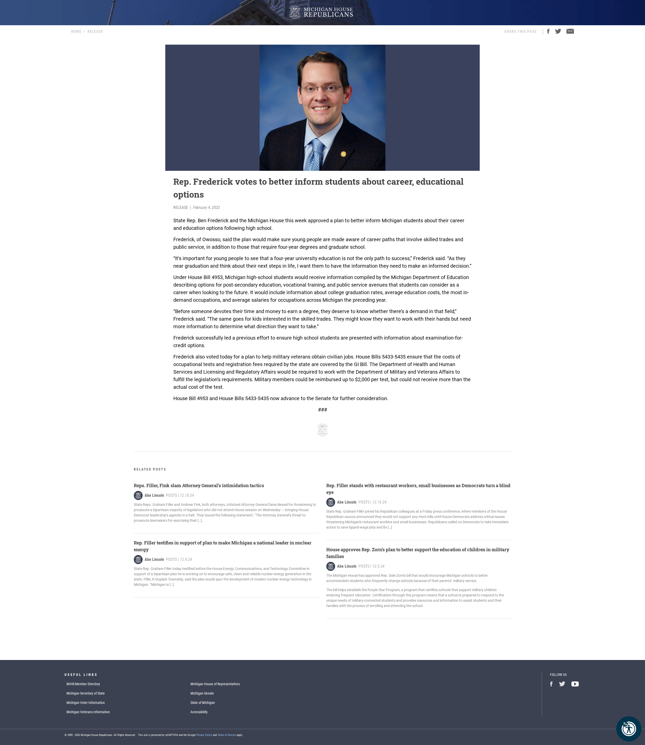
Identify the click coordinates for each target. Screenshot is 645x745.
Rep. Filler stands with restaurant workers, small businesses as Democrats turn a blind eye (418, 488)
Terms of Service (226, 735)
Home (76, 31)
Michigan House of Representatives (215, 684)
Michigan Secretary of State (86, 693)
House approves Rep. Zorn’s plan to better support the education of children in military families (417, 552)
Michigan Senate (202, 693)
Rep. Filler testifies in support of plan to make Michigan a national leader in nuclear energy (222, 546)
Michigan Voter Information (86, 703)
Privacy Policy (204, 735)
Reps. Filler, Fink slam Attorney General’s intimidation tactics (199, 485)
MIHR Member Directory (83, 684)
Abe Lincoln (154, 495)
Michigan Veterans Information (88, 712)
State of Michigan (202, 703)
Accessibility (199, 712)
